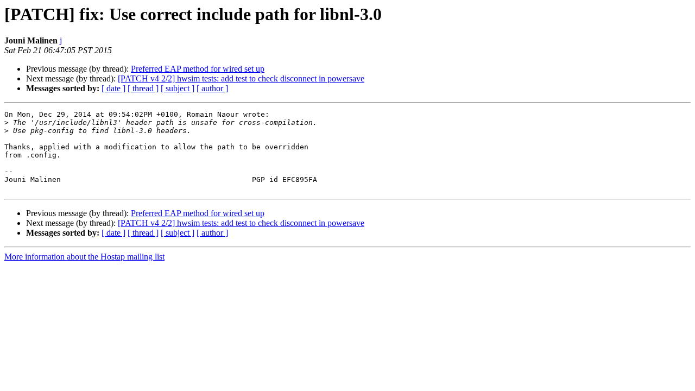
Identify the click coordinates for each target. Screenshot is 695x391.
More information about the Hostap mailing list (84, 256)
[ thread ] (143, 88)
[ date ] (113, 88)
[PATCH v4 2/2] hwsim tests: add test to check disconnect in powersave (241, 78)
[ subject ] (177, 88)
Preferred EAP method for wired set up (197, 68)
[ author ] (212, 88)
